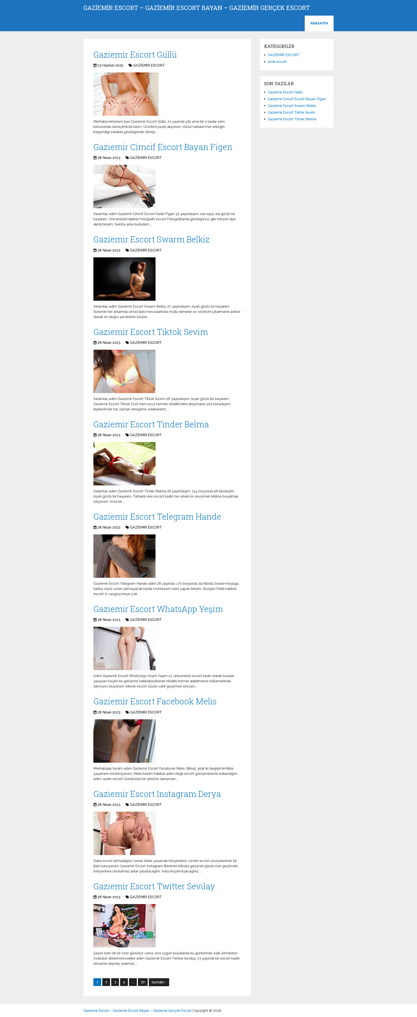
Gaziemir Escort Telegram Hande (157, 516)
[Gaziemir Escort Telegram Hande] (124, 556)
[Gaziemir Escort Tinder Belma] (124, 463)
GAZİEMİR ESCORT (149, 65)
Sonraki (158, 982)
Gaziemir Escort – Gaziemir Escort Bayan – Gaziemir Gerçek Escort (196, 8)
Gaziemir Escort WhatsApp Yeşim (158, 608)
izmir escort (277, 62)
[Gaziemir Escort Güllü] (126, 94)
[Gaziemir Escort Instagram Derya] (124, 833)
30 (143, 982)
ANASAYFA (319, 23)
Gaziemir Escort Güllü (135, 54)
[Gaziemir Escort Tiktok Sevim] (124, 371)
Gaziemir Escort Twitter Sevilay (154, 886)
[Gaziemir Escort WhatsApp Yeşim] (124, 648)
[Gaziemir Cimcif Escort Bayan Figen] (124, 186)
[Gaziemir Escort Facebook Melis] (124, 741)
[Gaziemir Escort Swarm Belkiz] (124, 279)
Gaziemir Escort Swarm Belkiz (151, 239)
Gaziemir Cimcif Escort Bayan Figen (162, 146)
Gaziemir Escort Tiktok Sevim (150, 331)
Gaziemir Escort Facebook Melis (155, 701)
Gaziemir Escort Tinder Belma (151, 424)
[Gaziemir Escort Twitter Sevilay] (124, 925)
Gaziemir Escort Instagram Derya (157, 793)
